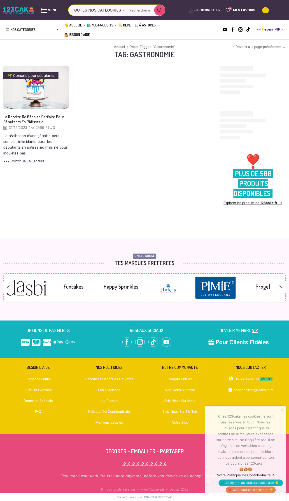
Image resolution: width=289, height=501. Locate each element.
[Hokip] (168, 288)
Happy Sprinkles (120, 286)
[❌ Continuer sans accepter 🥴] (282, 410)
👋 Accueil (73, 25)
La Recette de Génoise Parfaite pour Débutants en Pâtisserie (33, 119)
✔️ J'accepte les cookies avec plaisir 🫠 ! (251, 482)
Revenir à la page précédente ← (260, 47)
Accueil (120, 47)
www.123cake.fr (152, 489)
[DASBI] (26, 287)
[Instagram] (240, 30)
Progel (262, 286)
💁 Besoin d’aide (77, 34)
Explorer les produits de (253, 203)
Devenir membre (238, 330)
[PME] (215, 287)
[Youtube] (225, 30)
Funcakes (73, 286)
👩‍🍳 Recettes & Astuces (137, 25)
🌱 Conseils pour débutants (31, 76)
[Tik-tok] (248, 30)
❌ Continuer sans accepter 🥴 (250, 490)
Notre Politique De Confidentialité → (246, 475)
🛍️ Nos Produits (100, 25)
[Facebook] (233, 30)
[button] (8, 287)
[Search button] (159, 10)
